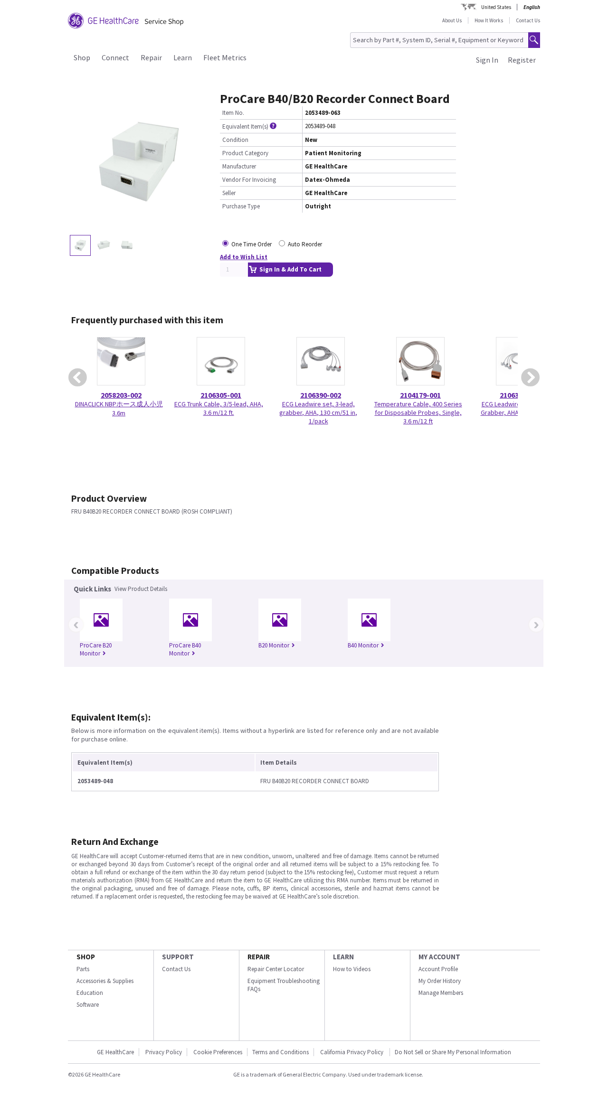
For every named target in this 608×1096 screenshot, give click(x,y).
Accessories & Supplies (104, 981)
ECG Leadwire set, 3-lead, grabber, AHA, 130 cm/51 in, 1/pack (318, 412)
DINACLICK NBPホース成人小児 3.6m (119, 408)
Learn (182, 57)
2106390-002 (320, 395)
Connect (115, 57)
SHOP (85, 956)
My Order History (439, 981)
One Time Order (251, 244)
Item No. (233, 113)
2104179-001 (420, 395)
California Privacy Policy (352, 1052)
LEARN (343, 956)
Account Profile (438, 969)
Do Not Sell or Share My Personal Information (453, 1052)
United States (496, 7)
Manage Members (440, 993)
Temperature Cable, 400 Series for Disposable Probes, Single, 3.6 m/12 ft (418, 412)
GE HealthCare (115, 1052)
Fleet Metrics (225, 57)
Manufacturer (239, 166)
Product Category (245, 153)
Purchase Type (241, 206)
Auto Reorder (305, 244)
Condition (235, 140)
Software (87, 1005)
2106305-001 (220, 395)
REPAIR (258, 956)
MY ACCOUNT (439, 956)
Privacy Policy (163, 1052)
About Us (452, 20)
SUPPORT (178, 956)
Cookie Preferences (217, 1052)
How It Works (489, 20)
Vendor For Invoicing (249, 180)
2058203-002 (121, 395)
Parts (82, 969)
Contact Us (528, 20)
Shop (82, 57)
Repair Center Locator (275, 969)
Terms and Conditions (280, 1052)
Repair (151, 57)
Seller (229, 193)
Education (89, 993)
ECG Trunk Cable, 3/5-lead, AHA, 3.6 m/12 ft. (218, 408)
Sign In (487, 60)
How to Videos (351, 969)
